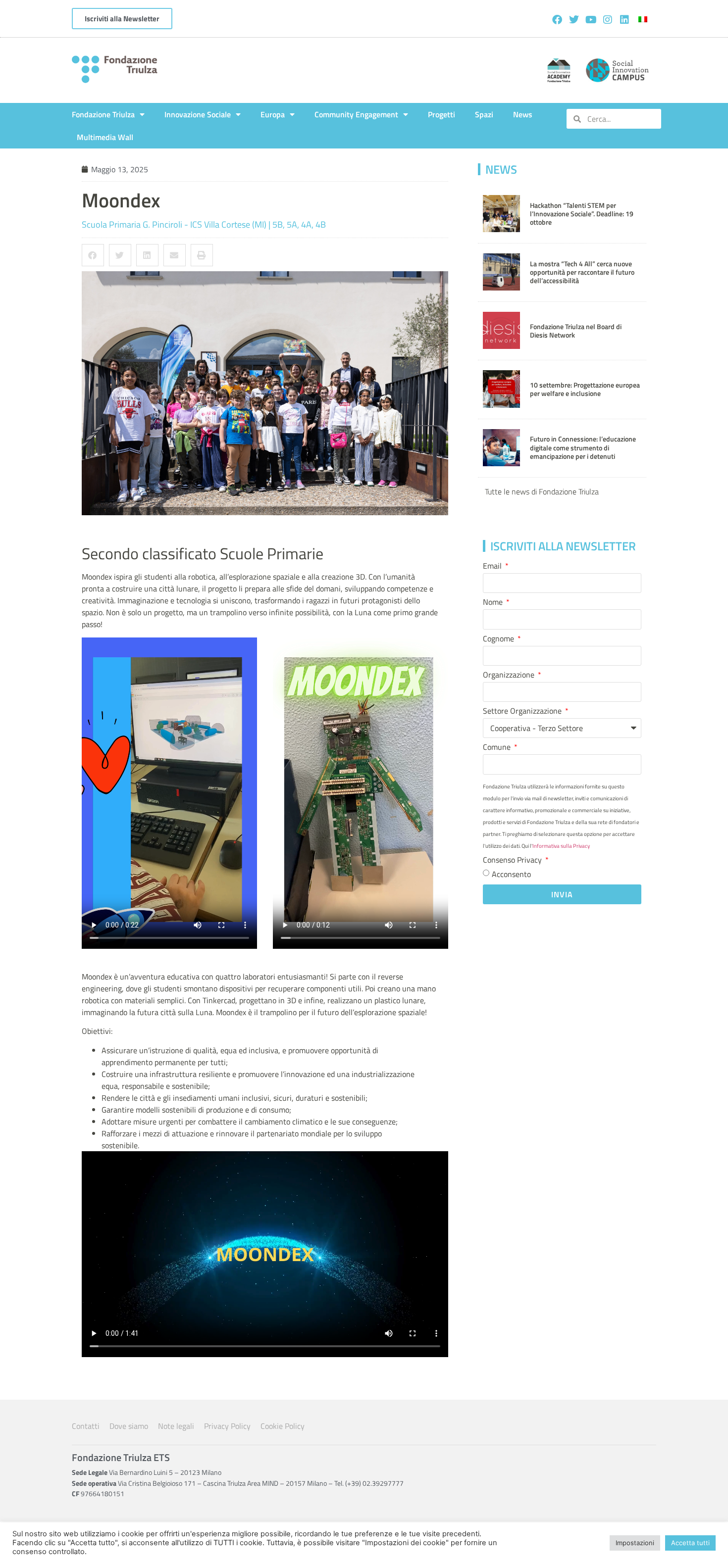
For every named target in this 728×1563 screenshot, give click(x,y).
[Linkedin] (624, 20)
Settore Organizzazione (523, 712)
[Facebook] (557, 20)
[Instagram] (608, 20)
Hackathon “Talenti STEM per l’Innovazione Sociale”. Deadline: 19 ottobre (581, 214)
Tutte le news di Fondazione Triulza (542, 491)
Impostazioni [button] (635, 1543)
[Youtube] (591, 20)
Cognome (499, 639)
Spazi (484, 114)
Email (493, 567)
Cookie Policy (282, 1426)
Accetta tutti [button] (690, 1543)
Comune (498, 748)
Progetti (441, 114)
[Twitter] (574, 20)
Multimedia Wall (105, 137)
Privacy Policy (227, 1426)
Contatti (86, 1426)
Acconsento (511, 873)
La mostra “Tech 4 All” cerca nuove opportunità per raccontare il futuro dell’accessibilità (582, 272)
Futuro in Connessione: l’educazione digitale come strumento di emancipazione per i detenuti (583, 448)
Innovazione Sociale (197, 114)
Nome (494, 603)
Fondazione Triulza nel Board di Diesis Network (576, 331)
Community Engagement (356, 114)
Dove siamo (128, 1426)
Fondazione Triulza (103, 114)
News (522, 114)
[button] (93, 255)
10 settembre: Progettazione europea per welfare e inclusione (585, 389)
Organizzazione (509, 676)
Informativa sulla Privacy (561, 846)
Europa (272, 114)
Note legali (176, 1426)
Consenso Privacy (513, 861)
